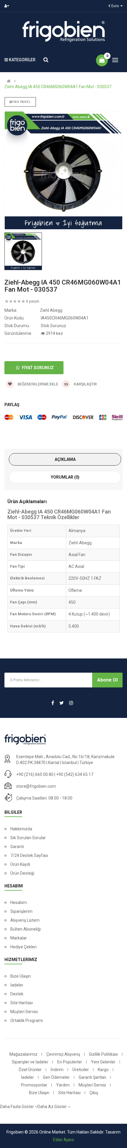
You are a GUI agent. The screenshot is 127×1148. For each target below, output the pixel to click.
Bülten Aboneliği (25, 929)
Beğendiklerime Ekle (37, 384)
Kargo (103, 1069)
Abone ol (107, 680)
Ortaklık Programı (26, 1020)
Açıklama (65, 459)
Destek (16, 994)
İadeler (16, 985)
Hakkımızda (21, 828)
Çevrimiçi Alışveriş (63, 1054)
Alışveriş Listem (25, 920)
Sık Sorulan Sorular (28, 837)
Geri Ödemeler (56, 1077)
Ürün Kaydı (20, 864)
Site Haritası (21, 1002)
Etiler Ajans (63, 1139)
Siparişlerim (21, 911)
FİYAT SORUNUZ (37, 367)
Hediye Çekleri (23, 946)
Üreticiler (80, 1069)
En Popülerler (69, 1062)
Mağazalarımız (23, 1054)
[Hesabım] (8, 6)
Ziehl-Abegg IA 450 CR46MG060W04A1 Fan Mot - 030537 (57, 87)
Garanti (17, 846)
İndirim (57, 1069)
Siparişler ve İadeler (30, 1062)
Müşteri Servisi (24, 1011)
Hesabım (18, 902)
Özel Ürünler (30, 1069)
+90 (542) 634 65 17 (74, 774)
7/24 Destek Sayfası (29, 855)
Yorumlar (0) (65, 477)
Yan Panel (21, 102)
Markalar (18, 938)
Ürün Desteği (22, 873)
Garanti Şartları (92, 1077)
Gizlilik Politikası (103, 1054)
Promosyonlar (34, 1085)
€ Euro (114, 6)
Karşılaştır (85, 384)
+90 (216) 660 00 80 (34, 774)
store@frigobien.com (36, 786)
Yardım (63, 1085)
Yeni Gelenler (103, 1062)
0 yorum (32, 301)
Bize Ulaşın (20, 976)
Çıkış (93, 1092)
